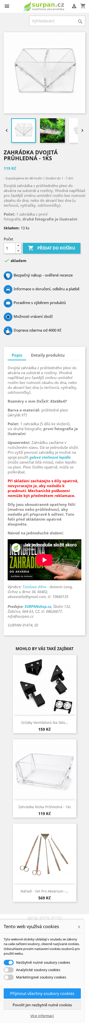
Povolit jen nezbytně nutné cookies (42, 1004)
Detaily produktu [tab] (48, 355)
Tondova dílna (34, 586)
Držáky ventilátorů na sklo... (44, 722)
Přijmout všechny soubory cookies (42, 993)
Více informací (42, 1015)
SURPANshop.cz (37, 606)
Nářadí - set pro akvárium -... (44, 891)
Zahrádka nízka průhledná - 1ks (44, 806)
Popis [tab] (17, 355)
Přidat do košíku (51, 248)
